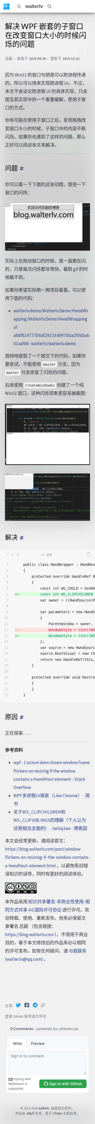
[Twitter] (18, 1005)
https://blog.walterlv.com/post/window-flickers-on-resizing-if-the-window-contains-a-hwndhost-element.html (47, 857)
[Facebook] (27, 1005)
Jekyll (30, 1113)
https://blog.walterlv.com (29, 934)
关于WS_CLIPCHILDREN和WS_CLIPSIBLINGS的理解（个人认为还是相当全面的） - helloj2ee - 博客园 (50, 820)
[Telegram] (35, 1005)
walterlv (34, 6)
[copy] (88, 554)
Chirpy (57, 1113)
